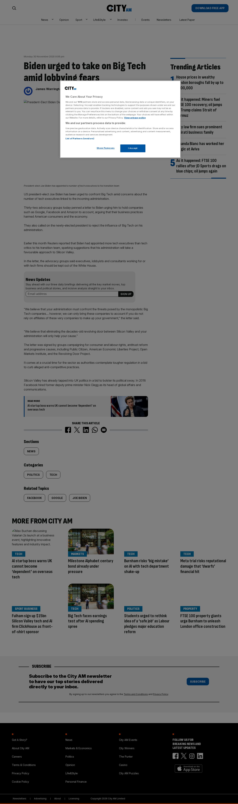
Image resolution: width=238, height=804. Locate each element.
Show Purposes (106, 148)
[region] (120, 119)
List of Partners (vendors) (79, 138)
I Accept (133, 148)
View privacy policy (135, 117)
